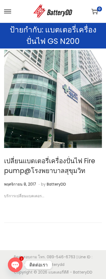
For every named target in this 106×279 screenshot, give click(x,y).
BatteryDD (56, 184)
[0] (94, 11)
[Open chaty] (15, 264)
